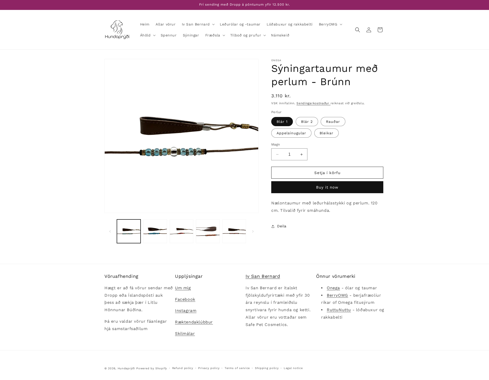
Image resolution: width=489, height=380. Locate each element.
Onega (333, 287)
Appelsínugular (291, 133)
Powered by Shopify (151, 368)
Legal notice (293, 368)
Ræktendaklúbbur (194, 322)
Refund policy (182, 368)
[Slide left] (110, 231)
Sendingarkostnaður (313, 103)
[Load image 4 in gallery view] (208, 231)
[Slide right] (253, 231)
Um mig (183, 287)
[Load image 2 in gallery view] (155, 231)
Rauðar (333, 122)
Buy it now (327, 187)
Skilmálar (185, 333)
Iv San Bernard (263, 276)
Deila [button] (282, 226)
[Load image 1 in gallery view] (129, 231)
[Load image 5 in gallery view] (234, 231)
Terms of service (237, 368)
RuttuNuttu (339, 309)
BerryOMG (337, 295)
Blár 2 (307, 122)
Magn (275, 144)
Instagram (185, 310)
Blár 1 (282, 122)
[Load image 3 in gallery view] (181, 231)
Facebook (185, 299)
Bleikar (326, 133)
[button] (198, 24)
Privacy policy (209, 368)
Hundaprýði (126, 368)
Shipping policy (267, 368)
